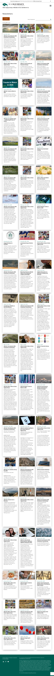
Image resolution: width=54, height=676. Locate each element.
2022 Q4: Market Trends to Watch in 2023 (26, 583)
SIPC (26, 661)
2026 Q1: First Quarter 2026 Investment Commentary (43, 64)
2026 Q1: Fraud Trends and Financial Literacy (26, 64)
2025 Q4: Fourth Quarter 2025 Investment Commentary (43, 91)
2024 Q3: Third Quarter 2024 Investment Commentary (10, 272)
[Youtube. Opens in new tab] (8, 662)
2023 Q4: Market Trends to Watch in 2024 (26, 387)
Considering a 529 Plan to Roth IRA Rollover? (9, 306)
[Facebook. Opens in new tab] (6, 662)
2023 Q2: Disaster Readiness (43, 469)
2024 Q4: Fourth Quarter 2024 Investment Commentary (10, 207)
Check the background (15, 1)
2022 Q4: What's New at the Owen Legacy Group (10, 583)
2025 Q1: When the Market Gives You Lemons (43, 178)
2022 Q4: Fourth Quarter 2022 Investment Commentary (43, 540)
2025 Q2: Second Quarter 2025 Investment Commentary (10, 149)
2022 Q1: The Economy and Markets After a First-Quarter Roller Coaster (43, 584)
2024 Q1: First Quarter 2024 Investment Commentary (10, 347)
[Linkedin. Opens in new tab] (3, 662)
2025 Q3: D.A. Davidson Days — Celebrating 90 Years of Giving (10, 120)
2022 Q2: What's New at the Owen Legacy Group (10, 638)
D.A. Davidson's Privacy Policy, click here (30, 672)
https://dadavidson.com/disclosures (24, 658)
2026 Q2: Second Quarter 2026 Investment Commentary (10, 36)
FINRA (24, 661)
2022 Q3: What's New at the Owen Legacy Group (10, 612)
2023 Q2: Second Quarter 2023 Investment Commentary (26, 470)
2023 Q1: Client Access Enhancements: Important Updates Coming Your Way (26, 541)
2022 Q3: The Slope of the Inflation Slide (42, 612)
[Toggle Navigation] (50, 5)
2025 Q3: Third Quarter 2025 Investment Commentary (43, 119)
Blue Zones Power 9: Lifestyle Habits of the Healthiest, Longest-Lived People (26, 273)
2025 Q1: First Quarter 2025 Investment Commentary (10, 178)
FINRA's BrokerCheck (37, 1)
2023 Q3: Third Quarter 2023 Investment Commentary (10, 428)
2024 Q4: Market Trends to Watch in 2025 (43, 207)
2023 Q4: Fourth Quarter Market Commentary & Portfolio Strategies (42, 388)
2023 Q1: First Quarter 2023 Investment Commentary (43, 500)
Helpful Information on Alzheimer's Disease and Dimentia (42, 273)
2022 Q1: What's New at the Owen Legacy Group (43, 638)
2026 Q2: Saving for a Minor (43, 35)
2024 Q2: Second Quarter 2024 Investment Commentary (26, 306)
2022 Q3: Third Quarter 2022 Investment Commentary (26, 612)
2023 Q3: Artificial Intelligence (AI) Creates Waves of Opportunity (26, 429)
